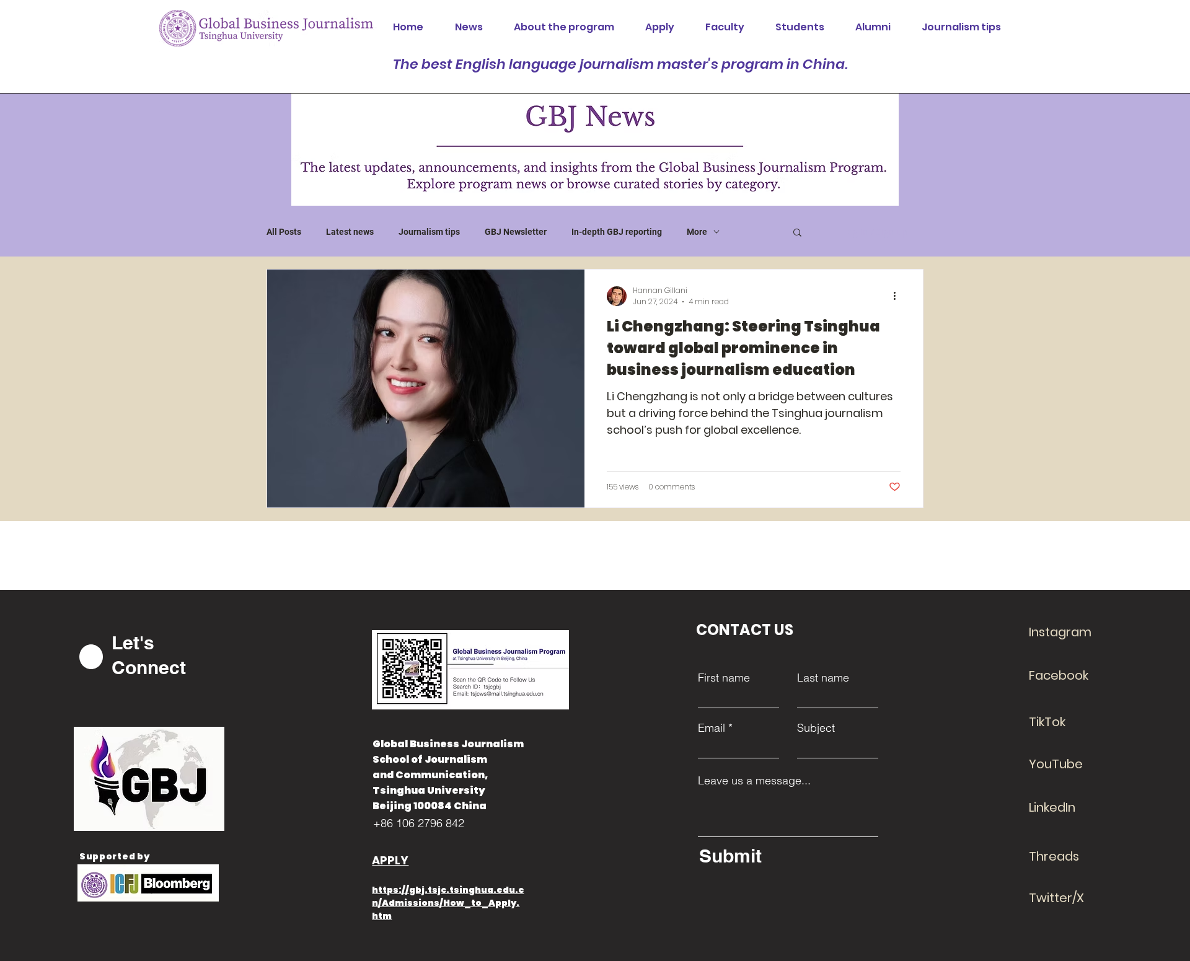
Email (711, 728)
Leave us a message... (754, 780)
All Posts (284, 232)
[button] (797, 233)
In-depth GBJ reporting (616, 232)
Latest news (350, 232)
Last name (823, 677)
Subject (816, 728)
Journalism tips (429, 232)
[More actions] (898, 296)
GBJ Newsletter (516, 232)
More (697, 232)
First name (724, 677)
